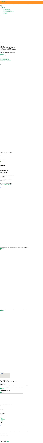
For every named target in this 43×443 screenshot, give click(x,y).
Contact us (1, 435)
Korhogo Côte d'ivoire (4, 2)
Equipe (2, 420)
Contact (2, 421)
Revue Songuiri (3, 419)
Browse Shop (7, 441)
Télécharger (2, 248)
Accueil (2, 418)
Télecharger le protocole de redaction (4, 58)
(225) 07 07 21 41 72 (3, 1)
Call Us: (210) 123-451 (2, 433)
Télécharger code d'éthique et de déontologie (5, 60)
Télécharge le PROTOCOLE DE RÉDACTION (6, 184)
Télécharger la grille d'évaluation (4, 55)
